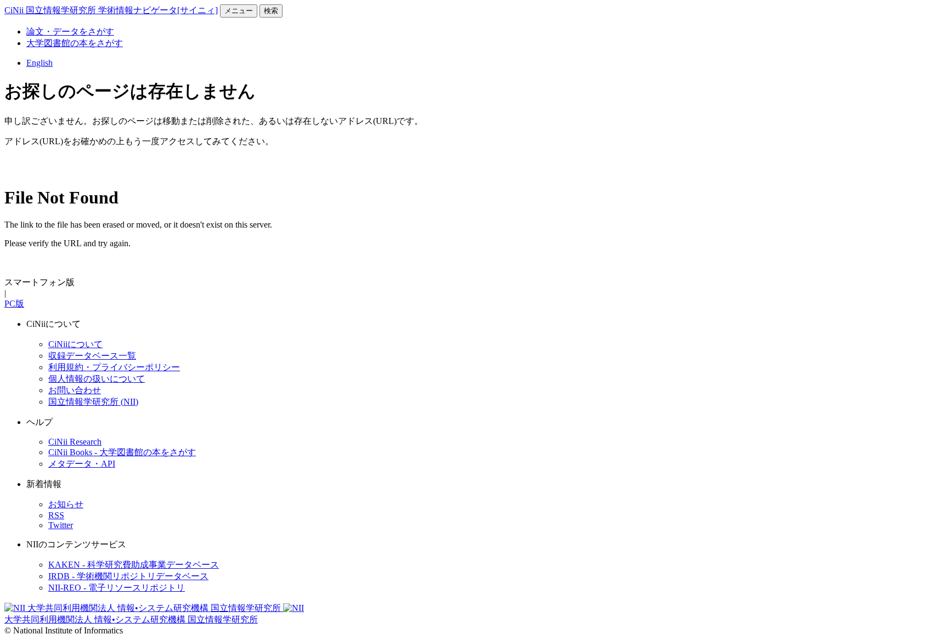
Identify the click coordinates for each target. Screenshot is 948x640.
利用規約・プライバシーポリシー (114, 367)
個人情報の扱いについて (96, 378)
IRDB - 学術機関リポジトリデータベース (128, 576)
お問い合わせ (74, 390)
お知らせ (65, 504)
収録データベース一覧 (92, 355)
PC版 (14, 303)
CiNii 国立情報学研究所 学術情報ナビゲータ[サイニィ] (111, 10)
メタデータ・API (81, 463)
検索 (271, 11)
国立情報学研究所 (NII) (93, 401)
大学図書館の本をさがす (74, 43)
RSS (56, 515)
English (39, 62)
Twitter (60, 525)
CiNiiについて (75, 344)
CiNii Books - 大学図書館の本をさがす (122, 452)
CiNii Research (74, 441)
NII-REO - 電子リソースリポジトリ (116, 587)
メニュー (238, 11)
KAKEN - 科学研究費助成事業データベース (133, 564)
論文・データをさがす (70, 31)
